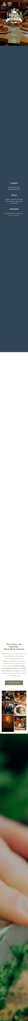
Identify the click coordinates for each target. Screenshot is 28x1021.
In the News (17, 215)
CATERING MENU (14, 683)
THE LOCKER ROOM (14, 40)
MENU (14, 29)
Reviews (10, 215)
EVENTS (14, 35)
